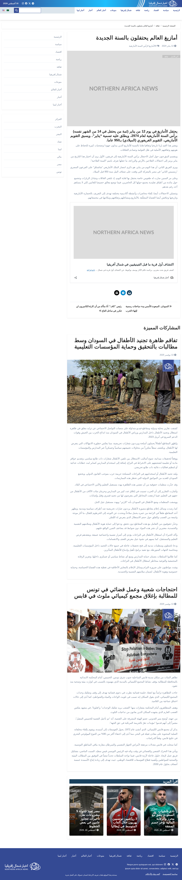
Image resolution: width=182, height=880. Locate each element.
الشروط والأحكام (152, 874)
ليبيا (60, 149)
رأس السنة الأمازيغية (138, 46)
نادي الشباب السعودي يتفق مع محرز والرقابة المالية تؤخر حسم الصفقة (162, 818)
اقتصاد (156, 10)
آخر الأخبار (174, 57)
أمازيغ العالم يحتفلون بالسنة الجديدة (136, 38)
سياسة (166, 10)
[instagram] (23, 4)
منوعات (113, 10)
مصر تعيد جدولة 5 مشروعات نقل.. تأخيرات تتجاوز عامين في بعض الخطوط (88, 818)
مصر (59, 164)
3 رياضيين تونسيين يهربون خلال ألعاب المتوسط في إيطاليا (124, 822)
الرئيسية (176, 10)
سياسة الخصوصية (170, 874)
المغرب (58, 126)
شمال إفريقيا (126, 10)
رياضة (146, 10)
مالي (59, 157)
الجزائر (58, 119)
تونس (59, 172)
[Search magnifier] (16, 10)
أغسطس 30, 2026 (162, 830)
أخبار (90, 10)
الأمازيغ (152, 46)
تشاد (59, 141)
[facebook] (26, 4)
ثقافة (138, 10)
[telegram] (33, 4)
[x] (29, 4)
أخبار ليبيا (80, 10)
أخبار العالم (101, 10)
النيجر (59, 134)
